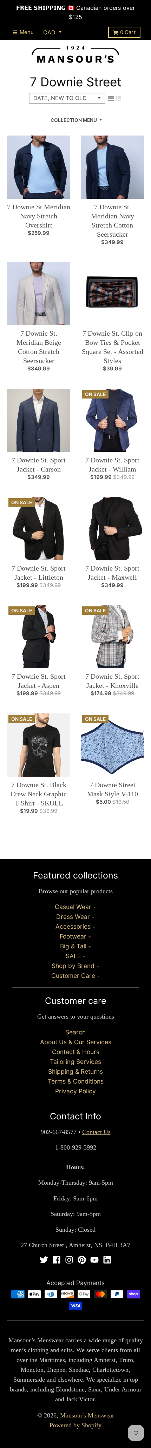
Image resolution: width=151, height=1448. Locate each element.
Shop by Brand (73, 965)
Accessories (73, 926)
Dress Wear (73, 916)
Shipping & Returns (75, 1071)
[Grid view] (111, 98)
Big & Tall (73, 946)
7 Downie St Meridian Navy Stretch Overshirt (38, 216)
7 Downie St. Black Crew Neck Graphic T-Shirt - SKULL (39, 794)
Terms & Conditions (76, 1081)
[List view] (118, 98)
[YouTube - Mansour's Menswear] (94, 1260)
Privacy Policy (75, 1091)
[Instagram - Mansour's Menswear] (69, 1260)
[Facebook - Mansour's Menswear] (56, 1260)
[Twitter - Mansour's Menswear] (44, 1260)
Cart (128, 32)
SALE (73, 956)
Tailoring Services (75, 1061)
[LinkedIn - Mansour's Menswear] (107, 1260)
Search (75, 1032)
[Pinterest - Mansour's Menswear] (82, 1260)
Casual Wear (73, 906)
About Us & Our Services (75, 1042)
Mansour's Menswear (87, 1415)
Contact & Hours (75, 1051)
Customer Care (73, 975)
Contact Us (96, 1132)
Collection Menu (74, 120)
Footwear (73, 936)
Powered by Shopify (75, 1425)
